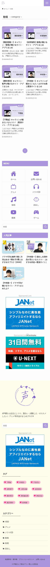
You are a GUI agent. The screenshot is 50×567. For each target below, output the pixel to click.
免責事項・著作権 (11, 559)
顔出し (8, 548)
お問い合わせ (40, 559)
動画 (7, 537)
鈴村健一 (25, 502)
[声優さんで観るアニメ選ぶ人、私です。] (3, 3)
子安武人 (36, 482)
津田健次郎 (24, 496)
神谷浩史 (39, 496)
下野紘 (9, 482)
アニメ (8, 527)
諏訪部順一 (10, 502)
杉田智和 (38, 489)
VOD (7, 521)
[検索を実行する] (45, 226)
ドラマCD (9, 532)
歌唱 (7, 543)
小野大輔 (24, 489)
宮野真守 (10, 489)
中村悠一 (22, 482)
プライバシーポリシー (26, 559)
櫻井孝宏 (10, 496)
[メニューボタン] (47, 3)
